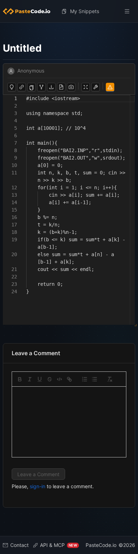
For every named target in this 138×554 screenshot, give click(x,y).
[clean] (110, 379)
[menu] (69, 11)
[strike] (49, 379)
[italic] (30, 379)
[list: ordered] (85, 379)
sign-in (37, 486)
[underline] (40, 379)
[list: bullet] (94, 379)
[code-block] (59, 379)
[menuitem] (29, 11)
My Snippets (84, 11)
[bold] (20, 379)
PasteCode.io (101, 545)
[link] (69, 379)
